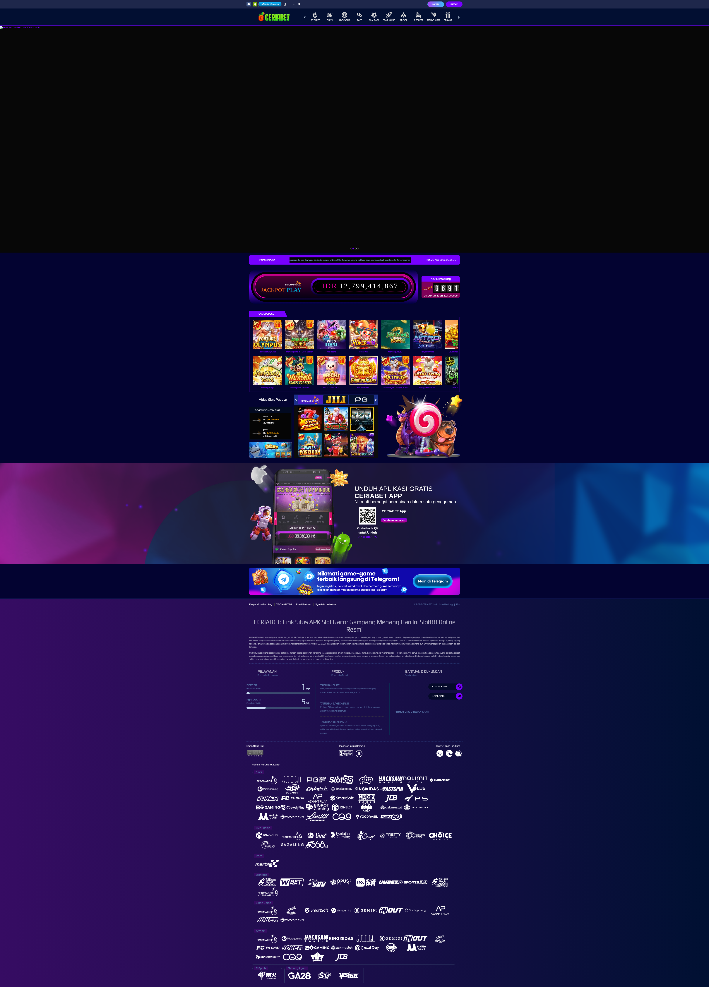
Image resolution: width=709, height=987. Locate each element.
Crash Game (389, 20)
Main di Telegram (271, 4)
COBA (312, 415)
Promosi (448, 20)
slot (315, 643)
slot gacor (452, 637)
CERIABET (253, 637)
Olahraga (374, 20)
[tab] (310, 399)
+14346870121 (440, 686)
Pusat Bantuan (303, 604)
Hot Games (315, 20)
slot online (317, 653)
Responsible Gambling (260, 604)
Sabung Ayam (433, 20)
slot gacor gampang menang (365, 656)
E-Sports (418, 20)
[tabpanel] (354, 139)
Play (294, 290)
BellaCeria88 (438, 696)
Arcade (403, 20)
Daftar (454, 4)
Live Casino (344, 20)
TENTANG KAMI (284, 604)
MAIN (270, 334)
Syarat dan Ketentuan (326, 604)
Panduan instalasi (394, 520)
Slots (330, 20)
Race (359, 20)
